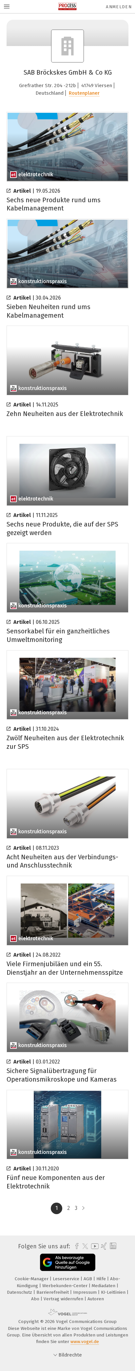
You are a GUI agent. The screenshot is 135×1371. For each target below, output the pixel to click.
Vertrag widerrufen (64, 1299)
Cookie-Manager (32, 1279)
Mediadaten (104, 1285)
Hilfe (101, 1279)
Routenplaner (84, 93)
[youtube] (94, 1246)
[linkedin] (112, 1246)
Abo (36, 1299)
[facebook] (75, 1246)
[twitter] (83, 1246)
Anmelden (119, 7)
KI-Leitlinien (114, 1292)
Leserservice (67, 1279)
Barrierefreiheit (53, 1292)
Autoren (95, 1299)
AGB (88, 1279)
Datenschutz (20, 1292)
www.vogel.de (84, 1341)
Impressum (85, 1292)
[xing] (103, 1246)
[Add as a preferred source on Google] (67, 1262)
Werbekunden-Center (65, 1285)
